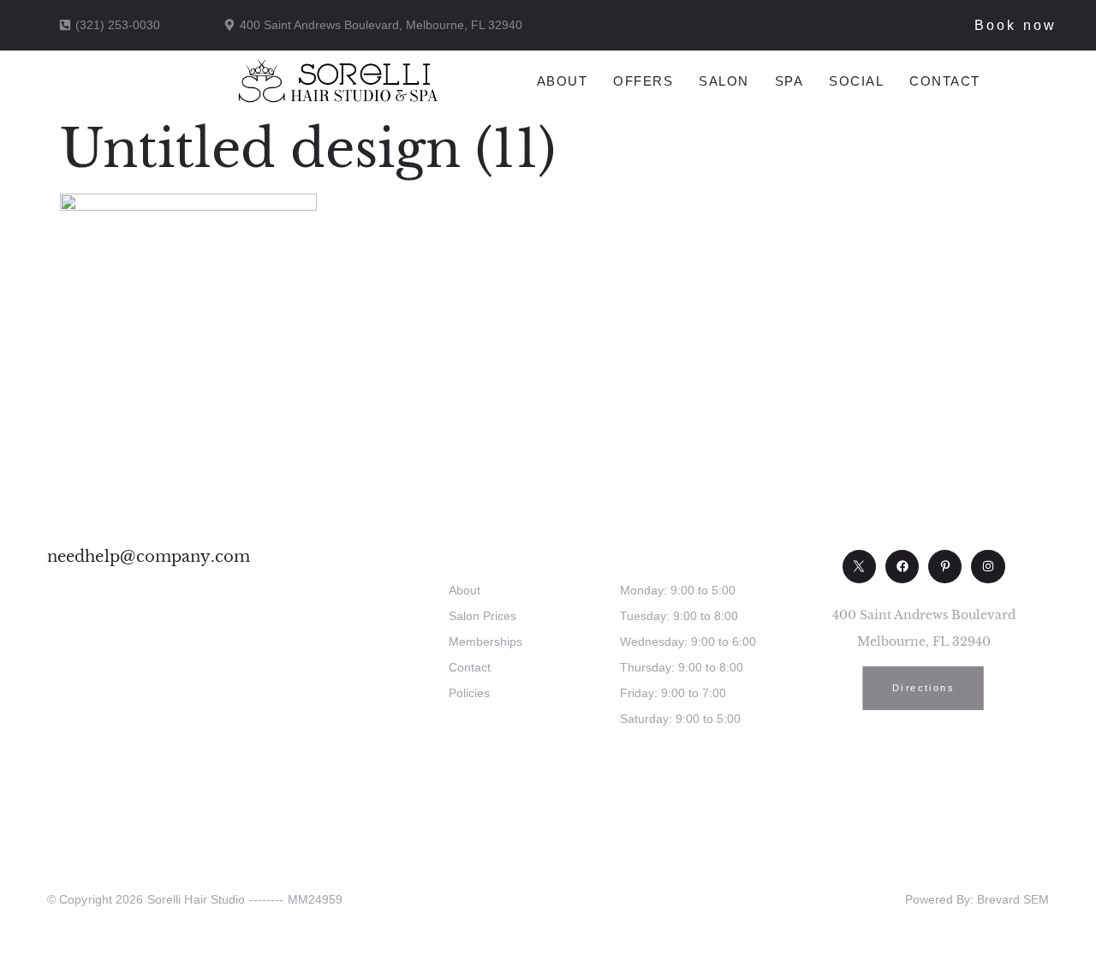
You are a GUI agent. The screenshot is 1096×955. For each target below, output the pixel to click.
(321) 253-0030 (679, 770)
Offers (643, 81)
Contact (944, 81)
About (562, 81)
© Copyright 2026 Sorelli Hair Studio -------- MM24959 (194, 899)
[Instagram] (987, 566)
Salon (724, 81)
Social (856, 81)
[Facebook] (902, 566)
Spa (789, 81)
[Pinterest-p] (945, 566)
